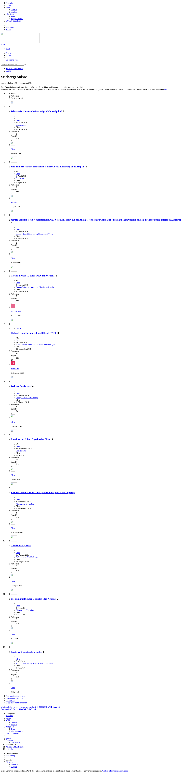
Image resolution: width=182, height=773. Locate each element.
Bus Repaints (21, 451)
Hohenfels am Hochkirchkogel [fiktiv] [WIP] (33, 333)
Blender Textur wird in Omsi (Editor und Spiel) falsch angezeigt (43, 492)
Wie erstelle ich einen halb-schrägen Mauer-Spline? (36, 111)
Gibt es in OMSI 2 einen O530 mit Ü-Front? (33, 275)
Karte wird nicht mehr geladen (26, 652)
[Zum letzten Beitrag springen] (13, 145)
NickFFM (15, 369)
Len (17, 340)
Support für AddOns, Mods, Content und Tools (34, 234)
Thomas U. (15, 202)
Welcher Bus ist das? (21, 386)
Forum (8, 55)
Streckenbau (21, 125)
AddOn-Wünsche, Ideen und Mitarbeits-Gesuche (35, 287)
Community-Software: (20, 709)
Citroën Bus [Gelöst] (21, 545)
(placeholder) (16, 742)
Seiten (8, 53)
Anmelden (10, 27)
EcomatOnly (16, 311)
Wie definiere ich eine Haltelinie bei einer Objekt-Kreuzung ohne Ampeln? (48, 166)
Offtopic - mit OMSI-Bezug (27, 398)
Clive (18, 120)
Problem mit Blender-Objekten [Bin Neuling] (33, 599)
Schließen (124, 771)
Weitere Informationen (111, 771)
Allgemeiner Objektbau (25, 504)
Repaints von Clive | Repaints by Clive (30, 439)
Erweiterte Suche (12, 60)
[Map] (18, 328)
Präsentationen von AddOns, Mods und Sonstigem (35, 344)
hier (165, 89)
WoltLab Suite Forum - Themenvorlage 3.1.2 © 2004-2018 (30, 707)
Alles (3, 44)
